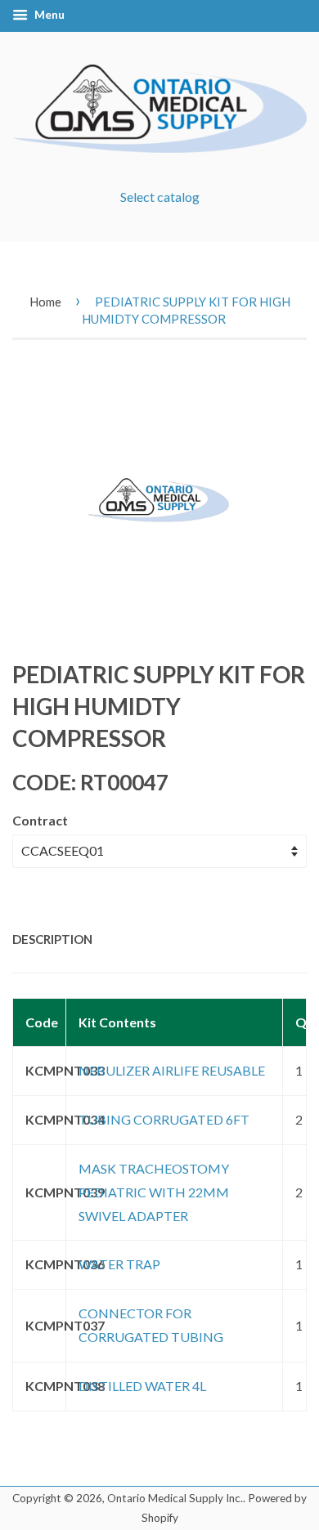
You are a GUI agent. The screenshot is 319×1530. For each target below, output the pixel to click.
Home (45, 301)
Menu (48, 14)
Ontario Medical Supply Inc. (175, 1498)
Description (52, 939)
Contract (40, 820)
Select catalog (160, 196)
